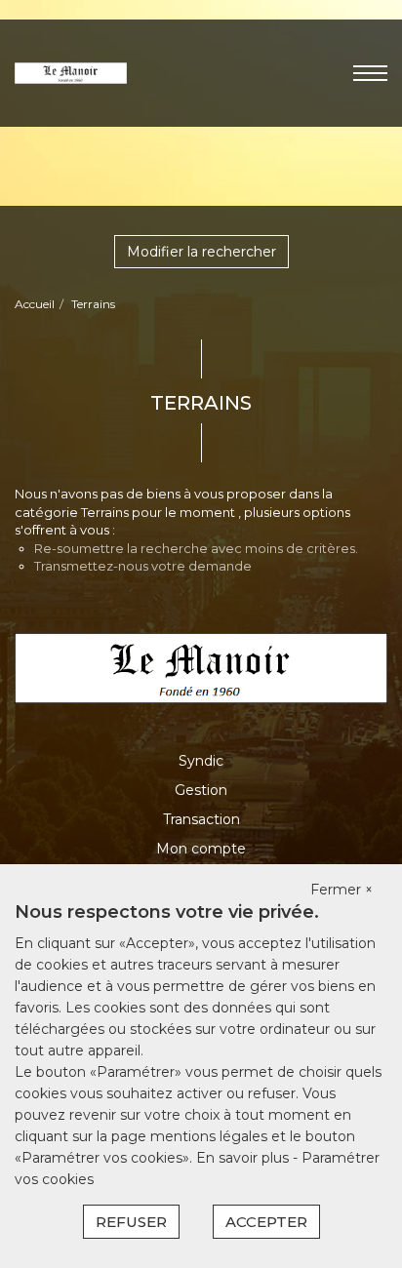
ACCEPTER (266, 1221)
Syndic (201, 761)
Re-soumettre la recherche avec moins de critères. (196, 548)
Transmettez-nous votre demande (143, 566)
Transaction (201, 819)
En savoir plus (244, 1158)
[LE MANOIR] (71, 72)
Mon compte (201, 848)
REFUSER (131, 1221)
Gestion (201, 790)
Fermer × (341, 889)
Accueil (35, 304)
